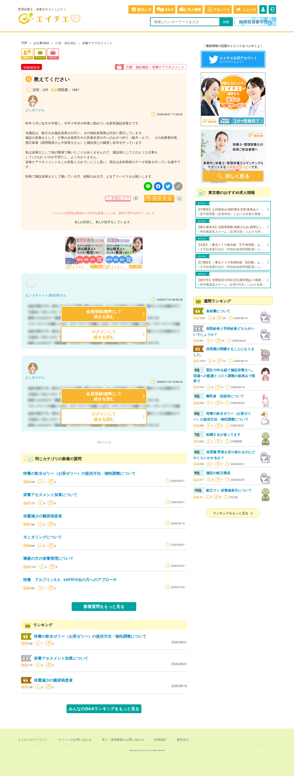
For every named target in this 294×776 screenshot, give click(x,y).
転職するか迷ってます (223, 434)
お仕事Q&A (41, 42)
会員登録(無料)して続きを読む (104, 313)
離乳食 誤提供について (225, 395)
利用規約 (160, 739)
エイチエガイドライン (33, 739)
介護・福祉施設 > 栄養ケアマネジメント (155, 67)
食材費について (218, 310)
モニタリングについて (42, 536)
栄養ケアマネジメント (97, 42)
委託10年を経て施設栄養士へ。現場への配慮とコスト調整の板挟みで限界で (224, 375)
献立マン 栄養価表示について (229, 490)
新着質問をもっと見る (104, 606)
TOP (24, 42)
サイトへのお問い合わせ (74, 739)
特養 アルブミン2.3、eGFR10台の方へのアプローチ (70, 579)
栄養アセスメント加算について (50, 494)
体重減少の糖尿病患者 (42, 515)
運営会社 (183, 739)
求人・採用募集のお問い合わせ (123, 739)
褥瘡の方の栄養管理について (48, 558)
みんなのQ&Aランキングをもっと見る (104, 708)
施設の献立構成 (218, 472)
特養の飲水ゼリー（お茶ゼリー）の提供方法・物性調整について (79, 473)
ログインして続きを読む (104, 334)
